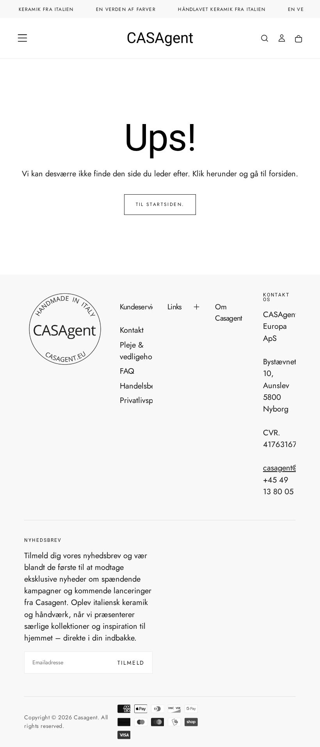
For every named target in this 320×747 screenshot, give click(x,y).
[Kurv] (298, 39)
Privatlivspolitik (136, 400)
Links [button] (174, 306)
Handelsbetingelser (136, 386)
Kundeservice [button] (136, 306)
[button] (22, 38)
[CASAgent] (64, 329)
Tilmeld (131, 663)
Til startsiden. (160, 204)
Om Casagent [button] (228, 312)
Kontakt (132, 330)
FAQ (127, 371)
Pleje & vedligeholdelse (136, 350)
